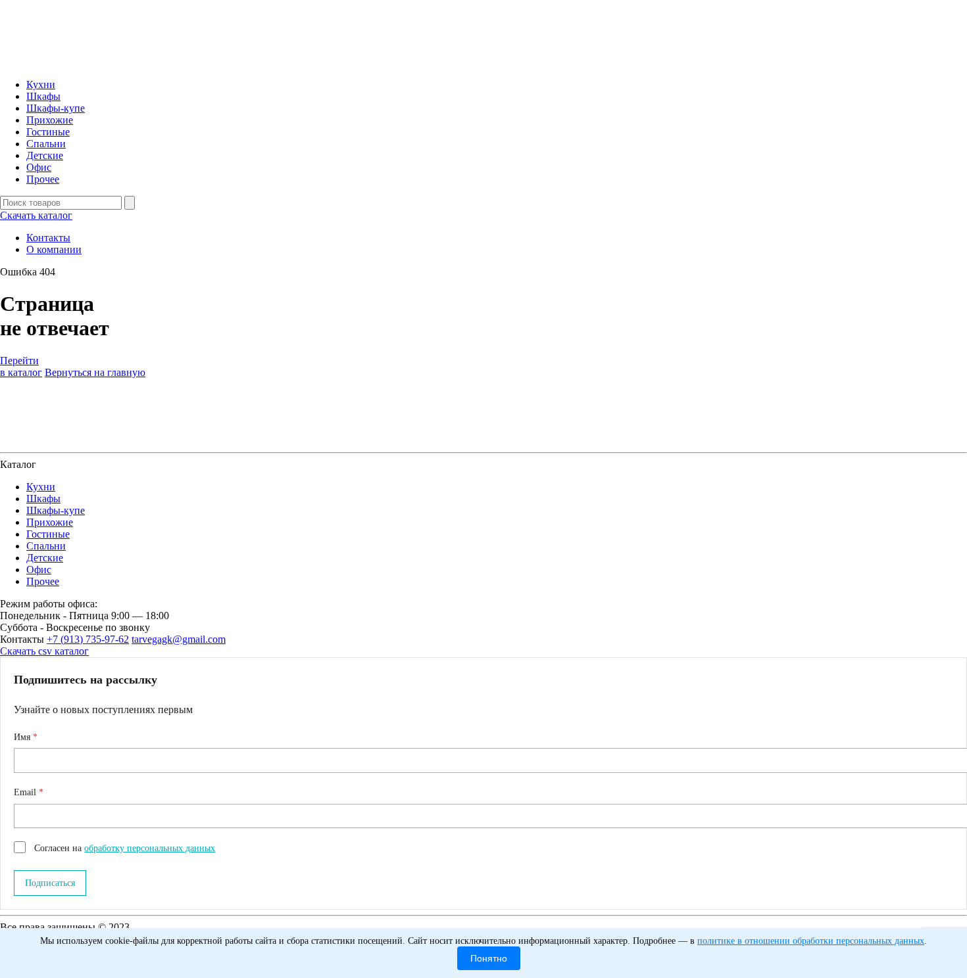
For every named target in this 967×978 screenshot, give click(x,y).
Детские (44, 155)
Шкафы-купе (55, 108)
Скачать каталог (36, 215)
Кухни (40, 84)
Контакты (48, 237)
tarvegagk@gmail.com (179, 639)
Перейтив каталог (21, 366)
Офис (38, 167)
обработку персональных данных (149, 848)
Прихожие (49, 120)
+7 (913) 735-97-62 (88, 639)
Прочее (42, 179)
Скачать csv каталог (44, 651)
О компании (54, 249)
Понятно (488, 958)
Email (26, 792)
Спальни (46, 143)
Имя (23, 737)
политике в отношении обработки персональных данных (810, 941)
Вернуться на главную (95, 372)
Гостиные (48, 131)
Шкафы (43, 96)
